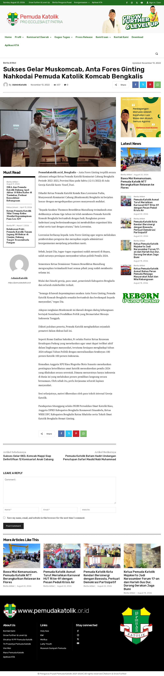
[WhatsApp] (157, 84)
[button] (157, 53)
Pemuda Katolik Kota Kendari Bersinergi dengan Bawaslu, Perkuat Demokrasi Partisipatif (145, 227)
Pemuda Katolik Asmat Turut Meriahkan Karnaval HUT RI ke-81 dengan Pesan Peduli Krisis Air (146, 205)
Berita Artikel (9, 63)
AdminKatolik (19, 85)
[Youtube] (141, 2)
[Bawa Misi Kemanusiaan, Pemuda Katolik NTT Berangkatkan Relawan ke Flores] (141, 159)
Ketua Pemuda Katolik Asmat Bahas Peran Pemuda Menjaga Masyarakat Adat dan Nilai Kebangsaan (146, 274)
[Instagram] (131, 2)
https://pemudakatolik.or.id (19, 283)
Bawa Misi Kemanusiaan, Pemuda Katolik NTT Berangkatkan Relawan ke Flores (137, 183)
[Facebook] (126, 2)
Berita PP (11, 226)
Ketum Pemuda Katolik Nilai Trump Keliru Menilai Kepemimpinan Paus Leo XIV (19, 214)
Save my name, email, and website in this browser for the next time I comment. (46, 517)
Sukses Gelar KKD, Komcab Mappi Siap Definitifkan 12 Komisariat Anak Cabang (28, 457)
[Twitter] (136, 2)
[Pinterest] (150, 84)
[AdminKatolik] (6, 84)
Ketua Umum (12, 207)
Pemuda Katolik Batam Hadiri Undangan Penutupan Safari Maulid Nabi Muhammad (89, 457)
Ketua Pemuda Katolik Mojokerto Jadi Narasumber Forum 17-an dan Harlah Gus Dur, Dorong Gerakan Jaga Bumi (147, 251)
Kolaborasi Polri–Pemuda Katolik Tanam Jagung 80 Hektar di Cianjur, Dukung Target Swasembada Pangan (19, 235)
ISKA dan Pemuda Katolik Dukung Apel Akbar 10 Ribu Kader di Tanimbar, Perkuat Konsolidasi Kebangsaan (19, 194)
